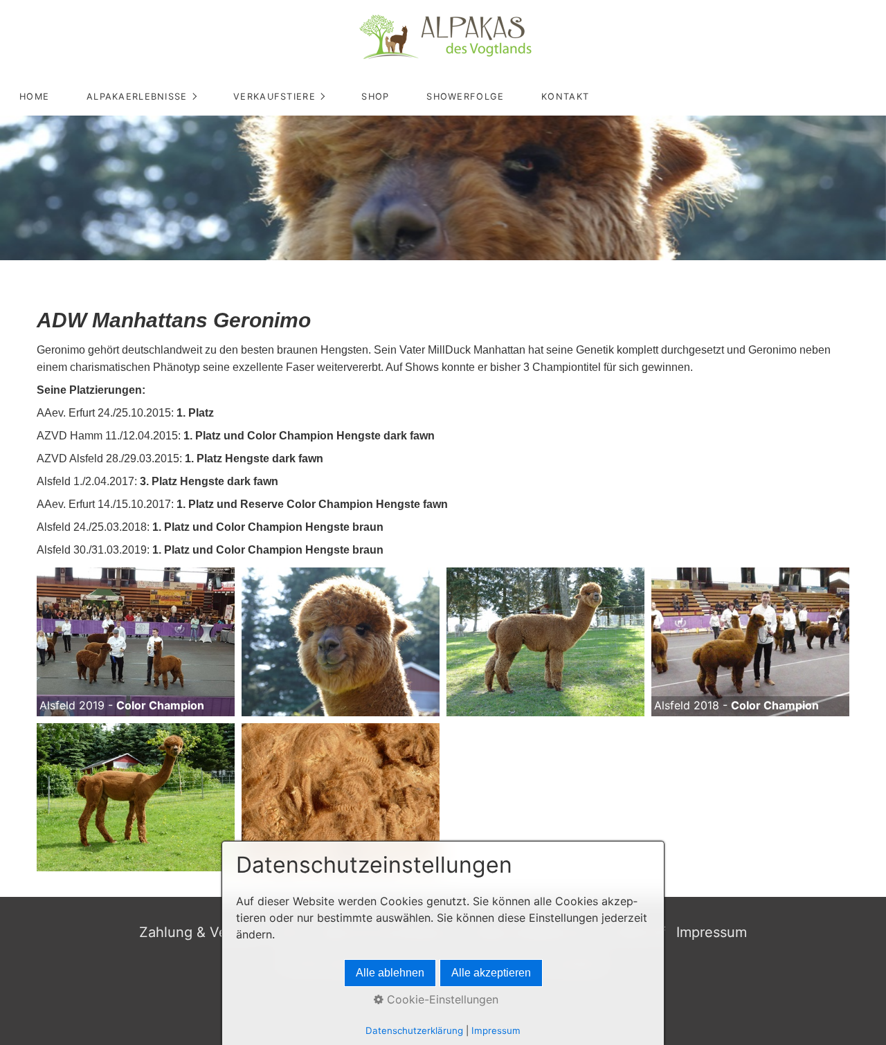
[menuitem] (34, 97)
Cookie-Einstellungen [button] (440, 999)
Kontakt (565, 96)
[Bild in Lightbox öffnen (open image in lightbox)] (136, 641)
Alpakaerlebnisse (137, 96)
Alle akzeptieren (491, 973)
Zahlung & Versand (201, 932)
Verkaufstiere (274, 96)
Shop (375, 96)
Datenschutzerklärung (414, 1030)
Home (34, 96)
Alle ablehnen (390, 973)
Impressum (711, 932)
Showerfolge (465, 96)
